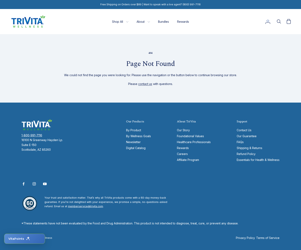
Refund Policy (246, 154)
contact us (145, 84)
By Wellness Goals (138, 136)
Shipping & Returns (249, 148)
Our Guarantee (247, 136)
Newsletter (133, 142)
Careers (182, 154)
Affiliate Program (188, 160)
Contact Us (244, 130)
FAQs (240, 142)
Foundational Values (190, 136)
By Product (133, 130)
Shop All (117, 21)
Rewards (183, 21)
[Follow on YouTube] (45, 184)
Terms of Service (268, 238)
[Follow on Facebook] (24, 184)
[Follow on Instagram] (34, 184)
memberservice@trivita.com (85, 206)
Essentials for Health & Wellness (258, 160)
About (141, 21)
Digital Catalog (136, 148)
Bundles (163, 21)
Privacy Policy (245, 238)
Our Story (183, 130)
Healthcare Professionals (194, 142)
